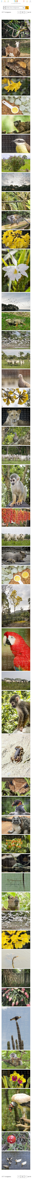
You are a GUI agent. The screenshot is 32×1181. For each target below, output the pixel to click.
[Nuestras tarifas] (27, 1)
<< (18, 12)
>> (25, 12)
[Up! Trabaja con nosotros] (24, 1)
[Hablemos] (30, 1)
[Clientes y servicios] (8, 1)
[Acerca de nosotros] (5, 1)
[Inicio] (1, 1)
